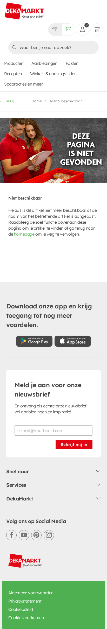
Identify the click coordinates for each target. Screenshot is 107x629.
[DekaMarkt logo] (25, 11)
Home (36, 101)
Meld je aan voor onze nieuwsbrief (48, 389)
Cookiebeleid (20, 609)
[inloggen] (83, 29)
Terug (9, 101)
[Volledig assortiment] (68, 29)
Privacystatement (25, 601)
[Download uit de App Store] (73, 341)
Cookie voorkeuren (26, 617)
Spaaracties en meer (23, 84)
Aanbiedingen (44, 63)
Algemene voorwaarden (31, 592)
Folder (72, 63)
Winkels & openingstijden (53, 73)
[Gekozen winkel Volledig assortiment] (55, 29)
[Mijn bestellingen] (96, 29)
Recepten (13, 73)
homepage (24, 234)
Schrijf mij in (74, 444)
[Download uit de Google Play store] (34, 341)
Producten (13, 63)
